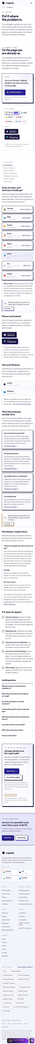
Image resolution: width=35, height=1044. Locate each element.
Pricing (4, 897)
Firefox (10, 117)
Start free (10, 771)
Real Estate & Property (9, 987)
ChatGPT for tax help (25, 928)
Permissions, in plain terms (11, 176)
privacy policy (8, 602)
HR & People (21, 999)
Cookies (26, 1023)
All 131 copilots (6, 890)
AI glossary (5, 923)
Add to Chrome (15, 92)
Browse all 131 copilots (25, 967)
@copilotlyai (5, 1027)
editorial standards (9, 604)
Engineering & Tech (9, 995)
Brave (20, 117)
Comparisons (6, 926)
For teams (5, 904)
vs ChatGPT (22, 913)
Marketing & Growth (24, 979)
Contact (4, 942)
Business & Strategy (9, 979)
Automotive (7, 1007)
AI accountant (23, 897)
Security (4, 952)
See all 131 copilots (13, 777)
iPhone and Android (9, 168)
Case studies (6, 920)
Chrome (13, 112)
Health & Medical (16, 971)
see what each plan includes (22, 404)
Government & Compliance (22, 1007)
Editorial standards (7, 930)
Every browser (8, 165)
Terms (4, 949)
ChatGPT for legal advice (24, 924)
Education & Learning (9, 983)
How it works (6, 894)
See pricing (21, 838)
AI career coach (23, 900)
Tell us (17, 668)
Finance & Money (9, 975)
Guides (4, 916)
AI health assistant (24, 894)
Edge (25, 112)
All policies (5, 956)
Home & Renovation (26, 987)
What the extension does (10, 173)
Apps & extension (7, 900)
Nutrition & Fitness (23, 991)
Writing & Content (23, 995)
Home (3, 7)
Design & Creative (8, 999)
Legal (5, 971)
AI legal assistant (24, 890)
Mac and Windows (9, 170)
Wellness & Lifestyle (9, 991)
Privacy (4, 946)
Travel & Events (8, 1003)
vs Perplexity (22, 920)
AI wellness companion (26, 904)
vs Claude (22, 916)
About (4, 939)
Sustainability (7, 1011)
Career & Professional (24, 975)
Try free (7, 308)
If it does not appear (9, 179)
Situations (5, 913)
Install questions (8, 181)
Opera (10, 121)
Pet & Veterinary (21, 1003)
